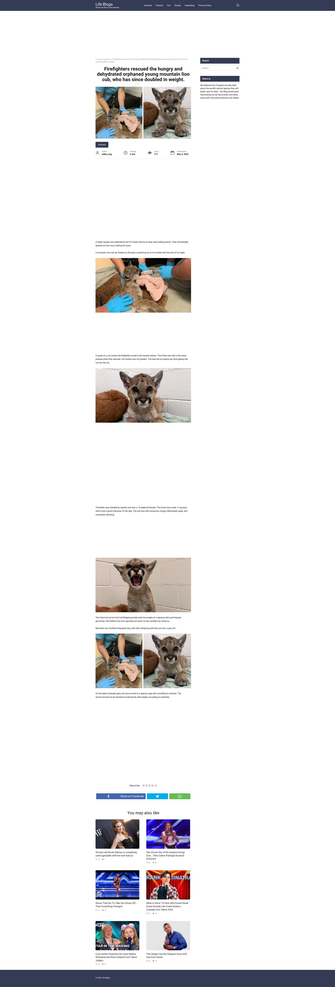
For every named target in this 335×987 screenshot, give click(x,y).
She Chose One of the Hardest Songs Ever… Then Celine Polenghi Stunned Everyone (165, 855)
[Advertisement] (167, 36)
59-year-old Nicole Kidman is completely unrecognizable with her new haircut (116, 854)
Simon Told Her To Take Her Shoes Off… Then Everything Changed (116, 905)
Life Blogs (104, 4)
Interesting (189, 5)
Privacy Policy (204, 5)
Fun (169, 5)
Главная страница (103, 59)
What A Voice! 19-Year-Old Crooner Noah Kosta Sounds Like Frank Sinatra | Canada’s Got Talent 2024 (167, 906)
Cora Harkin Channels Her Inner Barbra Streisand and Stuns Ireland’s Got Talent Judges (116, 957)
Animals (148, 5)
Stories (177, 5)
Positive (159, 5)
